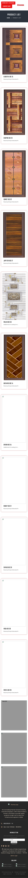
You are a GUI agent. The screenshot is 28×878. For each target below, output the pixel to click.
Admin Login (14, 855)
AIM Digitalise (21, 874)
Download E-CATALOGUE (8, 3)
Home (8, 18)
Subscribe (14, 842)
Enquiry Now (6, 6)
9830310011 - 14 (8, 823)
